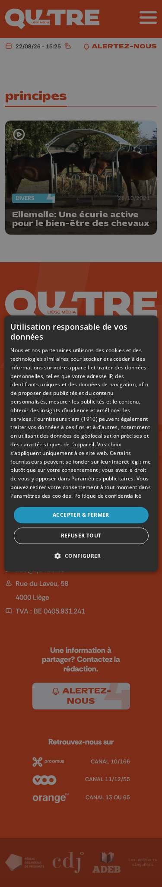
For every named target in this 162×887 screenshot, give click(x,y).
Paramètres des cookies (40, 495)
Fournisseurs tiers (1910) (66, 419)
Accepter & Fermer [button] (81, 514)
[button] (81, 555)
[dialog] (81, 443)
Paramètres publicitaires (102, 478)
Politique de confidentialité (107, 495)
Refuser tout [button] (81, 535)
